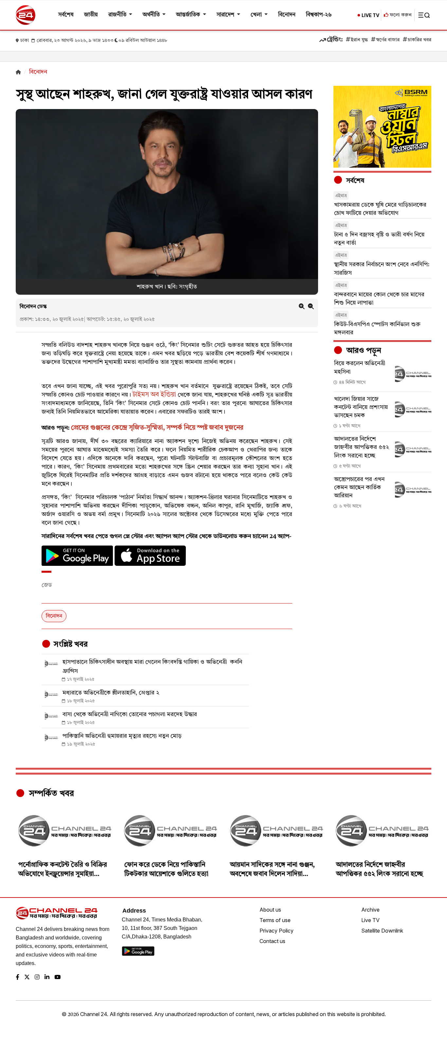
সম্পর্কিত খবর (50, 793)
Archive (370, 909)
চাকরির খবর (419, 40)
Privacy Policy (276, 930)
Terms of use (275, 920)
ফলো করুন (400, 15)
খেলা (257, 15)
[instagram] (37, 977)
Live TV (370, 920)
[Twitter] (27, 977)
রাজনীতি (118, 15)
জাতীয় (91, 15)
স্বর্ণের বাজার (388, 40)
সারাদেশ (226, 15)
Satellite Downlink (382, 930)
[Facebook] (17, 977)
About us (270, 909)
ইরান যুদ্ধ (359, 40)
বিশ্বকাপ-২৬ (319, 15)
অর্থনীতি (152, 15)
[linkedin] (47, 977)
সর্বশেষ (66, 15)
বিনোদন (286, 15)
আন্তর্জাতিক (188, 15)
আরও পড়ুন (363, 351)
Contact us (272, 941)
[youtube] (57, 977)
